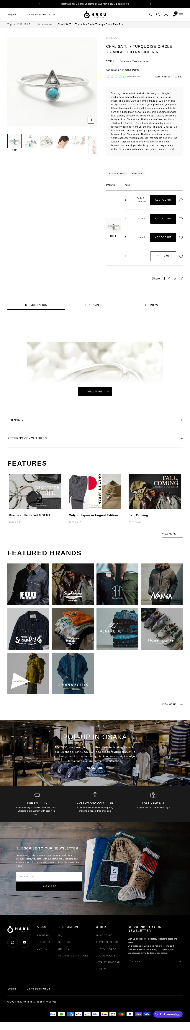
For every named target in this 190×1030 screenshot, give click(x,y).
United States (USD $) (39, 14)
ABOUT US (43, 935)
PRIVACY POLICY (106, 949)
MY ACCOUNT (104, 935)
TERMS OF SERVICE (108, 942)
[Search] (151, 15)
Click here (95, 768)
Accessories (44, 24)
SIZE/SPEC (94, 305)
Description (36, 305)
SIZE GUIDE (65, 942)
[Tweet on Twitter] (175, 278)
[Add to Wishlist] (181, 200)
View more (95, 391)
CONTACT (43, 949)
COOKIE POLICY (105, 955)
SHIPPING (64, 949)
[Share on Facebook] (164, 278)
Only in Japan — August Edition (93, 515)
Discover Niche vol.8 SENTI (30, 515)
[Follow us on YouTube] (24, 942)
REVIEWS (101, 969)
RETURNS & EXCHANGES (73, 955)
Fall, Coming (138, 515)
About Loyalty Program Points (122, 70)
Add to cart (163, 200)
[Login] (166, 15)
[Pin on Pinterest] (169, 278)
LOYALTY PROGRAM (108, 962)
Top (9, 24)
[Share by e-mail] (181, 278)
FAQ (60, 935)
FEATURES (43, 942)
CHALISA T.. (24, 24)
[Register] (180, 961)
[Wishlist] (158, 15)
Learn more (122, 4)
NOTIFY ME (163, 256)
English (11, 14)
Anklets (137, 173)
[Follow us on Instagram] (12, 942)
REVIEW (151, 305)
